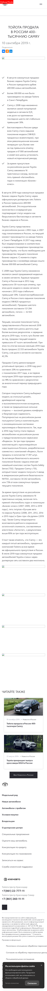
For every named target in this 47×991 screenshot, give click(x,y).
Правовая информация (11, 940)
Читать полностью (12, 983)
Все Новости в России (23, 775)
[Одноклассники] (7, 51)
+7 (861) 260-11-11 (13, 898)
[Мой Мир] (10, 51)
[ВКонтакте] (3, 51)
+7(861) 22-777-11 (13, 890)
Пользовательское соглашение (20, 959)
